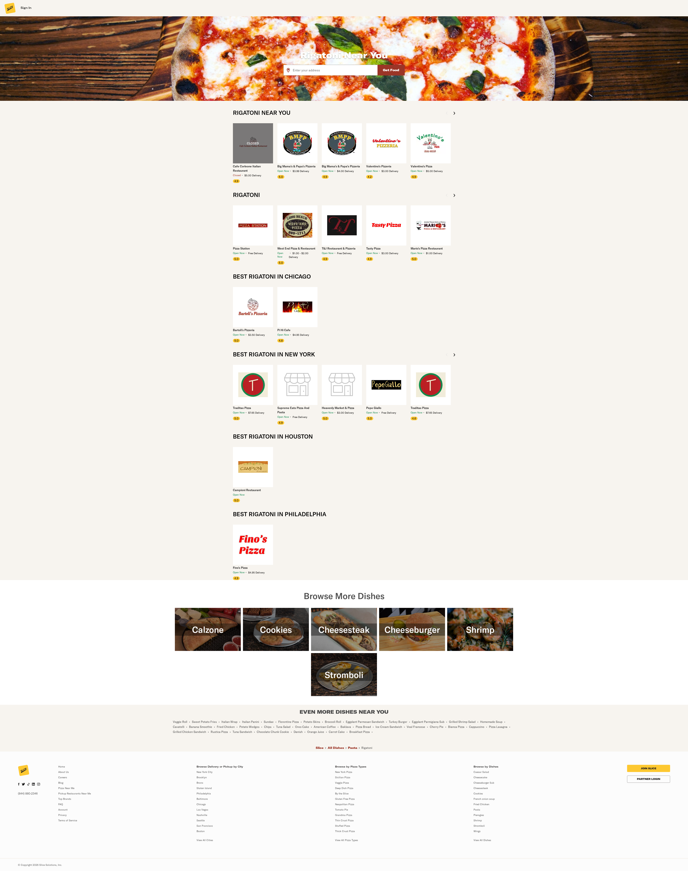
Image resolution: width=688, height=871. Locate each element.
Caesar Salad (481, 772)
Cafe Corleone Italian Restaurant (247, 168)
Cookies (478, 793)
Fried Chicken (481, 804)
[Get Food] (391, 70)
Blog (60, 782)
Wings (477, 831)
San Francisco (205, 825)
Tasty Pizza (373, 248)
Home (61, 766)
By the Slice (341, 793)
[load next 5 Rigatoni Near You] (454, 113)
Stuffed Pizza (342, 825)
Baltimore (202, 799)
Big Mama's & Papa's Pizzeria (296, 166)
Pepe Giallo (373, 408)
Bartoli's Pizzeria (243, 330)
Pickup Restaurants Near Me (74, 793)
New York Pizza (343, 772)
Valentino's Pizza (421, 166)
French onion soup (484, 799)
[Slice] (9, 8)
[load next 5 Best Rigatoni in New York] (454, 355)
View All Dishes (482, 840)
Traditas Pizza (242, 408)
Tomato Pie (341, 809)
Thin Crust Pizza (344, 820)
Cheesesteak (481, 788)
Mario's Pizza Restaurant (427, 248)
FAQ (60, 804)
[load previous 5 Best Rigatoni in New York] (447, 355)
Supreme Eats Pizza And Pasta (293, 410)
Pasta (352, 748)
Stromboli (479, 825)
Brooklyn (202, 777)
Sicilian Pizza (342, 777)
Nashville (202, 815)
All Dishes (336, 748)
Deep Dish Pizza (344, 788)
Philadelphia (204, 793)
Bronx (200, 782)
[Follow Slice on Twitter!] (23, 784)
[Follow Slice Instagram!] (38, 784)
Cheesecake (480, 777)
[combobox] (335, 70)
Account (63, 809)
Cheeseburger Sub (484, 782)
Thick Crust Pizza (345, 831)
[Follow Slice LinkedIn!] (33, 784)
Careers (62, 777)
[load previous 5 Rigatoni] (447, 195)
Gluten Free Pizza (345, 799)
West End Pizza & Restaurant (296, 248)
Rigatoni (366, 748)
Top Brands (64, 799)
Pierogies (479, 815)
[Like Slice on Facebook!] (19, 784)
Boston (201, 831)
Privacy (62, 815)
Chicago (201, 804)
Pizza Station (241, 248)
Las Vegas (202, 809)
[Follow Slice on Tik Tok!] (28, 784)
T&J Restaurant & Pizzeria (338, 248)
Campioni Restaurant (247, 490)
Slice (320, 748)
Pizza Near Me (66, 788)
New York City (204, 772)
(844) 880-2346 (28, 793)
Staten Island (204, 788)
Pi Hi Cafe (283, 330)
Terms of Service (67, 820)
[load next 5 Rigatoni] (454, 195)
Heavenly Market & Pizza (338, 408)
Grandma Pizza (343, 815)
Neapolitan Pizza (344, 804)
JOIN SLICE (648, 768)
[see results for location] (288, 70)
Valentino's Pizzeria (378, 166)
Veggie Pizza (342, 782)
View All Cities (205, 840)
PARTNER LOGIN (648, 779)
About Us (63, 772)
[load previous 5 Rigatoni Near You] (447, 113)
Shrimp (478, 820)
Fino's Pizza (240, 567)
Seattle (201, 820)
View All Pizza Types (346, 840)
